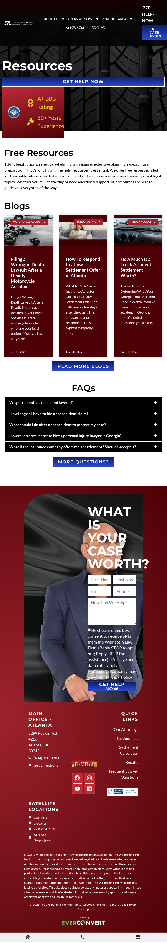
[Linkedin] (89, 789)
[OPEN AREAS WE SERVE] (97, 18)
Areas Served (127, 904)
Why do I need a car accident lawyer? (41, 402)
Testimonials (127, 738)
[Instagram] (89, 778)
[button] (83, 402)
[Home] (27, 937)
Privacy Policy (106, 904)
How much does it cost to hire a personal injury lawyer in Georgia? (65, 435)
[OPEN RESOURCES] (87, 27)
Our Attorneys (126, 729)
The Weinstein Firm (53, 904)
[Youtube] (77, 789)
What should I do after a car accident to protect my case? (57, 424)
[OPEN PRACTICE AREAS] (131, 18)
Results (132, 762)
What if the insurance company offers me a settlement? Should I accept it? (72, 446)
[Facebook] (77, 778)
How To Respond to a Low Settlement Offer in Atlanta (83, 267)
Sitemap (83, 909)
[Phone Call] (83, 937)
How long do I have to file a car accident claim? (48, 413)
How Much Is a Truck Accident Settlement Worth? (136, 267)
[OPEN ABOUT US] (63, 18)
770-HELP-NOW (148, 14)
